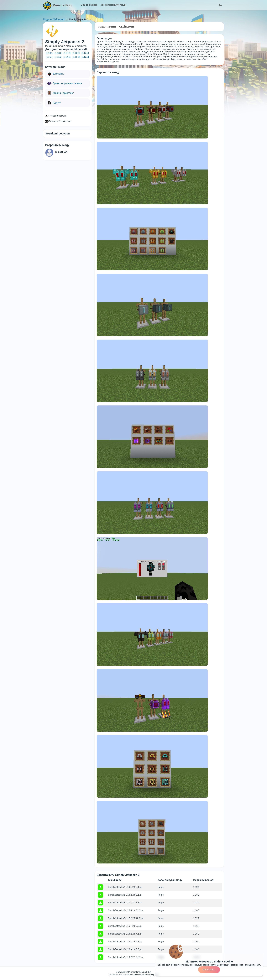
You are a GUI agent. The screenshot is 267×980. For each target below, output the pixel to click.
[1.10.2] (85, 57)
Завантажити (107, 26)
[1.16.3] (76, 57)
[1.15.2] (58, 57)
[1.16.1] (67, 57)
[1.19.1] (49, 53)
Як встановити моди (113, 4)
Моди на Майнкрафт (54, 19)
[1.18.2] (58, 53)
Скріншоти (126, 26)
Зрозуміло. (209, 969)
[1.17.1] (67, 53)
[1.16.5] (76, 53)
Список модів (89, 4)
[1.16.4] (49, 57)
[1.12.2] (85, 53)
